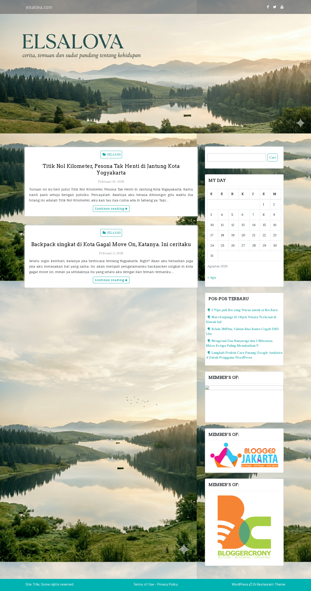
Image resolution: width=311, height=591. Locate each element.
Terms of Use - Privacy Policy (155, 584)
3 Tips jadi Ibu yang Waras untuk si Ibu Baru (245, 310)
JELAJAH (114, 154)
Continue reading (110, 208)
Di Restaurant (263, 584)
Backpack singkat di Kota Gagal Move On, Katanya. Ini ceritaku (111, 244)
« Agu (211, 277)
